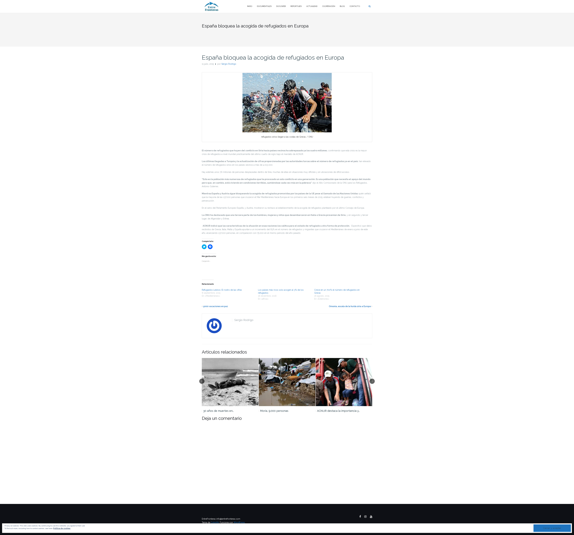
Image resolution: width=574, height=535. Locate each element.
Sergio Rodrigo (228, 64)
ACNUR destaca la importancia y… (338, 410)
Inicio (249, 6)
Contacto (354, 6)
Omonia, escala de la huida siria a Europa (350, 306)
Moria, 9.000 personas (274, 410)
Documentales (264, 6)
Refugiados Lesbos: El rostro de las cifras (222, 290)
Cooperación (328, 6)
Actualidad (311, 6)
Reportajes (295, 6)
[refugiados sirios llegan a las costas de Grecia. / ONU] (287, 102)
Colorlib (215, 522)
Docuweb (281, 6)
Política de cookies (61, 528)
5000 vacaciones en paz (215, 306)
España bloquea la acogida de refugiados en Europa (273, 57)
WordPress (239, 522)
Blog (342, 6)
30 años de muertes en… (218, 410)
